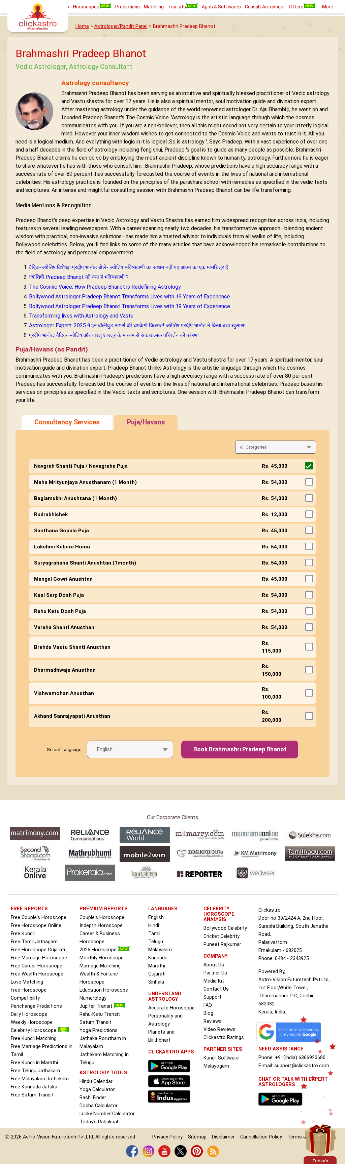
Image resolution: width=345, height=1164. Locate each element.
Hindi (153, 925)
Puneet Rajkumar (222, 944)
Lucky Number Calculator (107, 1114)
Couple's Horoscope (102, 917)
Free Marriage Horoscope (39, 958)
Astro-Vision (37, 1137)
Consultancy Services (66, 422)
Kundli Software (221, 1058)
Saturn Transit (96, 1022)
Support (212, 997)
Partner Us (215, 973)
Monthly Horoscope (102, 958)
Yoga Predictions (99, 1030)
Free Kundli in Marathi (34, 1063)
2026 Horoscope (99, 950)
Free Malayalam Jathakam (40, 1079)
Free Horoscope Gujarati (38, 950)
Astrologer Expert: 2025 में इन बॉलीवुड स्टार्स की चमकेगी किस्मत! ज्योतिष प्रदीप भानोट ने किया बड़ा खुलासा (137, 325)
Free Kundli (23, 934)
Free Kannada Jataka (34, 1087)
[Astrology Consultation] (282, 1107)
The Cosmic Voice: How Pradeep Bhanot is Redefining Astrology (105, 287)
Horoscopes (86, 6)
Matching (154, 6)
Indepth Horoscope (101, 925)
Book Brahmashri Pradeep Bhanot (239, 749)
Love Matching (27, 982)
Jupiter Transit (97, 1006)
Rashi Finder (93, 1097)
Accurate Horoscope (171, 1008)
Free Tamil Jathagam (34, 942)
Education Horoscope (104, 990)
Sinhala (156, 982)
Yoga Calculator (97, 1089)
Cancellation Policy (261, 1137)
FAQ (207, 1005)
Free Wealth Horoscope (37, 974)
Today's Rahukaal (99, 1122)
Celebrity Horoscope (34, 1030)
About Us (213, 965)
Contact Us (216, 989)
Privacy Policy (167, 1137)
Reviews (212, 1021)
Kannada (157, 958)
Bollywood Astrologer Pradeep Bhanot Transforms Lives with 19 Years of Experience (129, 296)
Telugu (155, 942)
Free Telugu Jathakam (35, 1071)
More (327, 6)
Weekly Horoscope (32, 1022)
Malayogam (216, 1066)
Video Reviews (219, 1029)
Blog (208, 1013)
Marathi (156, 966)
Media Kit (213, 981)
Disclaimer (223, 1137)
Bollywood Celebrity (225, 928)
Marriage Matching (100, 966)
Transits (177, 6)
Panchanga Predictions (36, 1006)
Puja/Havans (146, 422)
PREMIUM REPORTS (104, 909)
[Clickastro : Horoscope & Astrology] (170, 1104)
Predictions (127, 6)
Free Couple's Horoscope (38, 917)
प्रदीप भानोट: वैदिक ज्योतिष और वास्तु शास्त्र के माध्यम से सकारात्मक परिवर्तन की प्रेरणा (114, 335)
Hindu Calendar (96, 1081)
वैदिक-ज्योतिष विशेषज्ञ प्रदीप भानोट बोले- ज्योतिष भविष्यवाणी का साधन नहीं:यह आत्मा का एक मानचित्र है (128, 267)
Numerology (93, 998)
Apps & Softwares (221, 6)
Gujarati (156, 974)
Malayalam (160, 950)
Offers (296, 6)
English (156, 917)
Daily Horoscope (29, 1014)
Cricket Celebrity (221, 936)
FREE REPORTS (29, 909)
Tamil (154, 934)
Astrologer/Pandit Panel (121, 26)
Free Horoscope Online (36, 925)
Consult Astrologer (265, 6)
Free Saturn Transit (32, 1095)
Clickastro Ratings (223, 1037)
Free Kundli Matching (34, 1038)
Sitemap (197, 1137)
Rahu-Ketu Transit (100, 1014)
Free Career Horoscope (36, 966)
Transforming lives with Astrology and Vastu (81, 316)
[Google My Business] (290, 1042)
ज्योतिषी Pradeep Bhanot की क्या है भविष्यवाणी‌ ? (79, 277)
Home (82, 26)
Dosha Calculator (99, 1106)
